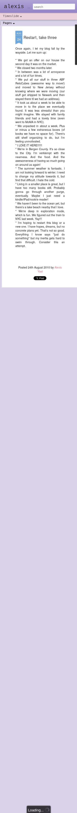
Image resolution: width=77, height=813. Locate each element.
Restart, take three (40, 37)
